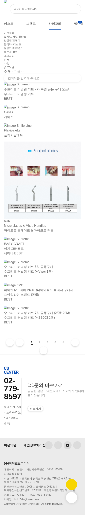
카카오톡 (77, 445)
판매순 (19, 71)
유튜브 (68, 445)
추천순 (8, 71)
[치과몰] (5, 9)
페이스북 (49, 445)
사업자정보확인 (13, 474)
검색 (77, 78)
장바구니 (80, 22)
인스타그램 (58, 445)
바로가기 (35, 408)
